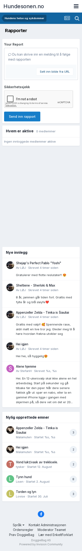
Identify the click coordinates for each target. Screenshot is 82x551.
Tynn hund (24, 477)
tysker (20, 467)
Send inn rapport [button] (22, 116)
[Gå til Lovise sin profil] (10, 494)
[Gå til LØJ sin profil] (10, 265)
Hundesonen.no (23, 6)
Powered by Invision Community (41, 544)
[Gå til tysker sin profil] (10, 464)
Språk (18, 525)
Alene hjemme (26, 366)
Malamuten (24, 437)
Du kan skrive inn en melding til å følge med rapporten (39, 56)
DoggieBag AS (41, 540)
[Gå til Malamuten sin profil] (10, 430)
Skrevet (43, 267)
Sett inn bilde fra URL (55, 71)
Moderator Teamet (52, 530)
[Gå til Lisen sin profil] (10, 479)
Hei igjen (22, 344)
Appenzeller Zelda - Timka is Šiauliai (42, 312)
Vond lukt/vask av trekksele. (37, 462)
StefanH (26, 371)
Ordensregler (23, 530)
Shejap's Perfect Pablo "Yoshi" (38, 263)
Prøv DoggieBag (21, 535)
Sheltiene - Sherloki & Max (35, 285)
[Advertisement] (41, 196)
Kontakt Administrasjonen (47, 525)
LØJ (23, 267)
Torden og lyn (26, 492)
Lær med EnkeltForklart (55, 535)
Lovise (20, 496)
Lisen (19, 481)
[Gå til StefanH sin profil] (10, 368)
